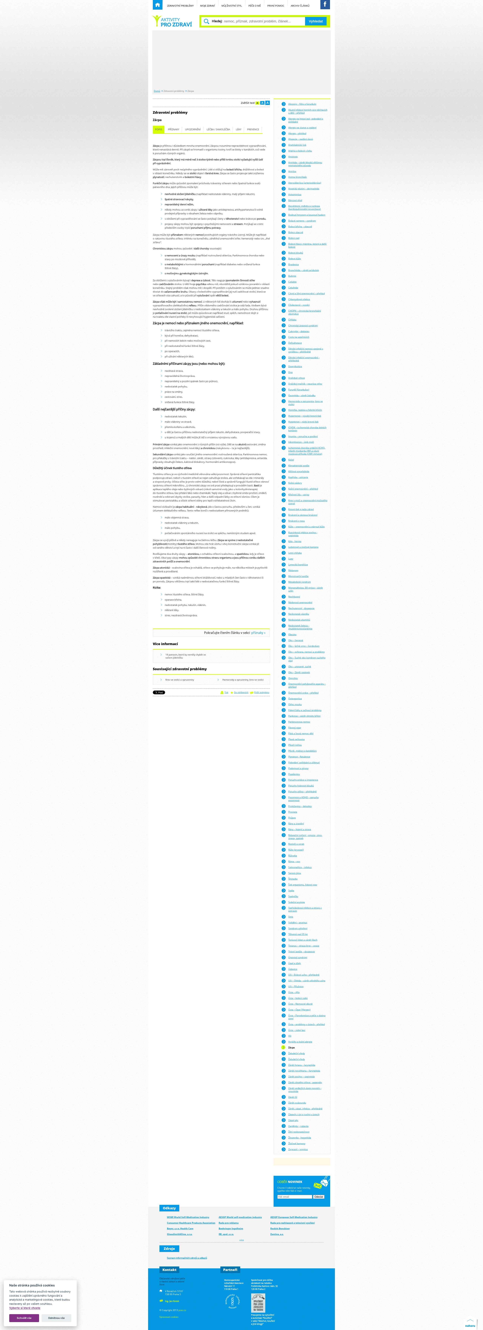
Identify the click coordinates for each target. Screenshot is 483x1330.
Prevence (253, 129)
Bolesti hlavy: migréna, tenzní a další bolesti (307, 245)
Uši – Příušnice (296, 986)
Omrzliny (293, 678)
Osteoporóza (295, 698)
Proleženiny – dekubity (300, 806)
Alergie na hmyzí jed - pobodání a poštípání (305, 120)
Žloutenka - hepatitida (299, 1137)
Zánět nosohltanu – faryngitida (304, 1070)
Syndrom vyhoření (297, 928)
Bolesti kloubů (295, 252)
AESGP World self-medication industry (240, 1217)
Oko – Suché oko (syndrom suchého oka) (306, 659)
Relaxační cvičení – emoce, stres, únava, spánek (305, 837)
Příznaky (173, 129)
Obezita (292, 634)
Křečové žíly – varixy (298, 494)
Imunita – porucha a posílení (303, 436)
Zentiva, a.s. (277, 1234)
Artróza (292, 171)
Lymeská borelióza (298, 564)
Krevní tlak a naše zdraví (301, 509)
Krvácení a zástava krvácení (302, 514)
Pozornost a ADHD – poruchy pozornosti (303, 799)
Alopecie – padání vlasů (300, 138)
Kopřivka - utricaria (298, 477)
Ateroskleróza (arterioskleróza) (304, 182)
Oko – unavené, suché (299, 666)
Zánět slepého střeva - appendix (305, 1082)
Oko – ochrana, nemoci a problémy (306, 651)
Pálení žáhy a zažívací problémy (304, 710)
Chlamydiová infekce (299, 299)
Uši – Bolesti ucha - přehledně (303, 974)
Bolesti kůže (294, 258)
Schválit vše (24, 1317)
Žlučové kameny (296, 1143)
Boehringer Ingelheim (231, 1228)
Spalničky (293, 896)
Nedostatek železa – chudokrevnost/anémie (300, 627)
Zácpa (291, 1047)
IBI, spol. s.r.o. (226, 1234)
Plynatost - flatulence (299, 756)
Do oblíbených (241, 692)
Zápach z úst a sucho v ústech (303, 1114)
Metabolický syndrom (299, 581)
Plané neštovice (296, 739)
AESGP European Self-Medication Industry (294, 1217)
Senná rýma (294, 873)
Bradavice (293, 264)
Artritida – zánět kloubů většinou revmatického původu (305, 164)
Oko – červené (295, 640)
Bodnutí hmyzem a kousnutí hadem (306, 214)
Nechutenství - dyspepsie (301, 608)
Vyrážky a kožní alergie (300, 1041)
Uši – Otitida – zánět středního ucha (306, 980)
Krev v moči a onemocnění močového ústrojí (307, 502)
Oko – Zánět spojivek (299, 672)
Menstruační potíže (298, 576)
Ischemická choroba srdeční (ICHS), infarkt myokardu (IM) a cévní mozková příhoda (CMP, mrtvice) (306, 450)
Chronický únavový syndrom (303, 325)
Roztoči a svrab (296, 843)
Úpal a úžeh (294, 963)
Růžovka (292, 855)
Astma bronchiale (297, 176)
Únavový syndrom (297, 957)
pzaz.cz (182, 1310)
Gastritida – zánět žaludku (301, 395)
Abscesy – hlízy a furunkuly (302, 103)
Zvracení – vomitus (298, 1149)
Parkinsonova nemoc (299, 721)
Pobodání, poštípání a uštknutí (304, 762)
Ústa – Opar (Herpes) (299, 1009)
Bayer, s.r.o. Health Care (180, 1228)
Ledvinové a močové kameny (303, 546)
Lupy (290, 558)
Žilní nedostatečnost (298, 1131)
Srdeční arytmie (296, 902)
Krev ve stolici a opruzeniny (179, 679)
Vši (289, 1035)
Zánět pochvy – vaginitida (301, 1076)
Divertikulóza (295, 366)
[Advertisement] (241, 60)
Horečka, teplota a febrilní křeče (305, 409)
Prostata (292, 811)
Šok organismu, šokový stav (302, 884)
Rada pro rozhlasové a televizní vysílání (292, 1222)
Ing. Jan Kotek (172, 1300)
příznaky (257, 633)
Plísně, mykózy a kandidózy (302, 750)
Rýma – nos (294, 861)
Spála (291, 890)
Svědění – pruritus (297, 922)
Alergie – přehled (297, 133)
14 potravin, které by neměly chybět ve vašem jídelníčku (185, 656)
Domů (157, 90)
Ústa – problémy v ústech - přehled (306, 1024)
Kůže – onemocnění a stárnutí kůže (306, 526)
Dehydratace (295, 342)
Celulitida (293, 287)
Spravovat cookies (168, 1316)
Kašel (291, 459)
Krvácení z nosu (296, 520)
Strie (290, 916)
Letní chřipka (295, 552)
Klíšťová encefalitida (298, 471)
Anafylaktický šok (297, 144)
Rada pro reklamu (229, 1222)
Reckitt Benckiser (280, 1228)
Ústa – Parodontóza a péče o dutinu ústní (306, 1017)
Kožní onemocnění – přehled (303, 488)
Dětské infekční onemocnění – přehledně (304, 359)
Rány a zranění (296, 823)
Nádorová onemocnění (300, 602)
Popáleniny (294, 774)
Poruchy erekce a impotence (303, 779)
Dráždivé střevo (296, 377)
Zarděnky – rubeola (298, 1126)
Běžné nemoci (172, 21)
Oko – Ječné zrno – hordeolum (303, 645)
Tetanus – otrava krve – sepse (303, 945)
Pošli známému (261, 692)
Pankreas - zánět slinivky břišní (304, 715)
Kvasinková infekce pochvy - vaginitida (302, 534)
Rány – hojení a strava (299, 829)
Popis (158, 129)
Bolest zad (293, 237)
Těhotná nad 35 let (298, 934)
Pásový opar (294, 727)
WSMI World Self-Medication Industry (188, 1217)
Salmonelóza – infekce (300, 867)
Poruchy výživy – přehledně (302, 791)
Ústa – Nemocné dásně (300, 1003)
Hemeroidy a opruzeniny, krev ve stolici (243, 679)
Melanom (293, 570)
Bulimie (292, 275)
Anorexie (293, 156)
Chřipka (292, 319)
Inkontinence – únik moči (301, 441)
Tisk (226, 692)
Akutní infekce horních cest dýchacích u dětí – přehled (307, 111)
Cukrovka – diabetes (298, 331)
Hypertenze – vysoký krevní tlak (304, 415)
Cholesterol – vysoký (299, 304)
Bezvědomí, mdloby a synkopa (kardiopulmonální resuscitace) (304, 207)
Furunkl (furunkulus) (298, 389)
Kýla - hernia (294, 541)
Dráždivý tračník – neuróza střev (305, 383)
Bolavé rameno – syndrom (302, 220)
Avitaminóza (294, 194)
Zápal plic (293, 1120)
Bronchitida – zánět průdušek (303, 270)
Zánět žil (292, 1096)
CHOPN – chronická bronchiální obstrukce (304, 312)
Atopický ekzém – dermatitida (303, 188)
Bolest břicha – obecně (300, 226)
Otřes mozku (295, 704)
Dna (290, 372)
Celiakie (292, 281)
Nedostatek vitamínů (299, 619)
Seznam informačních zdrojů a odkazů (187, 1257)
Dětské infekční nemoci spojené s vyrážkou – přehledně (305, 350)
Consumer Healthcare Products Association (191, 1222)
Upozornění (193, 129)
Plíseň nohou (295, 744)
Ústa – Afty (294, 992)
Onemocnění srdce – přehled (303, 692)
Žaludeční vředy (296, 1053)
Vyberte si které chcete (24, 1307)
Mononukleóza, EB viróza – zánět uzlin (305, 589)
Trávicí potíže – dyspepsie (301, 951)
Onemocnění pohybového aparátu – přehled (307, 685)
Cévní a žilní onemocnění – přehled (306, 293)
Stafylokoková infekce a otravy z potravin (305, 909)
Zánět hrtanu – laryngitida (301, 1064)
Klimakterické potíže (298, 465)
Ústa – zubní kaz (296, 1030)
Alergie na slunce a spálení (302, 127)
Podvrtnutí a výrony (298, 768)
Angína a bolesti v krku (300, 150)
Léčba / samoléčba (218, 129)
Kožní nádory (295, 482)
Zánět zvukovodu (297, 1102)
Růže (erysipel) (296, 849)
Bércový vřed (295, 200)
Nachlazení (294, 596)
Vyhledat (316, 21)
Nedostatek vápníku (298, 613)
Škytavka (293, 878)
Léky (238, 129)
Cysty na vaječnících (298, 336)
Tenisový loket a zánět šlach (302, 939)
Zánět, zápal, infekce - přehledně (305, 1108)
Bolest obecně (295, 232)
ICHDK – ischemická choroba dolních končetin (307, 429)
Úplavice (292, 968)
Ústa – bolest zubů (298, 998)
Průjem (292, 817)
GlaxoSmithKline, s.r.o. (179, 1234)
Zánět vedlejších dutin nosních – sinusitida (304, 1090)
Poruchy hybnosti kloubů (301, 785)
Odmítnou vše (56, 1317)
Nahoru (471, 1322)
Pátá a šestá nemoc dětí (300, 733)
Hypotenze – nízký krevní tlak (303, 421)
